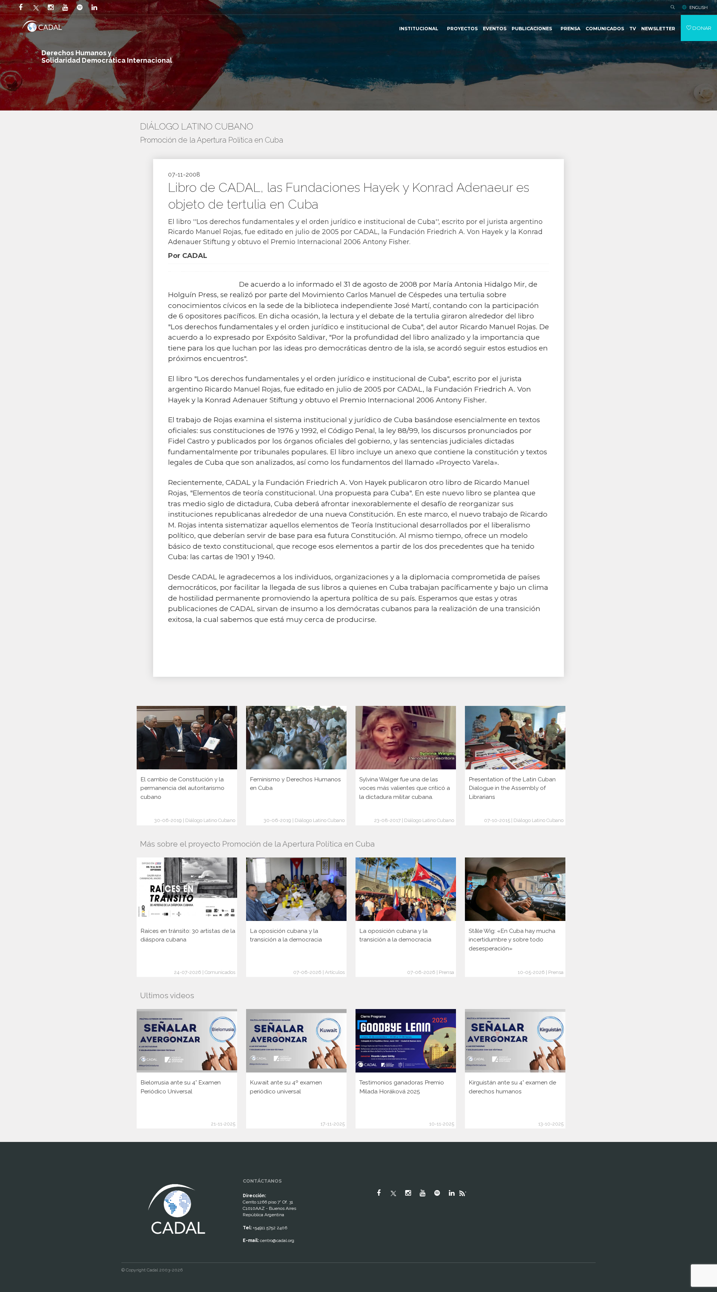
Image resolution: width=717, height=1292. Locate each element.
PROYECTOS (462, 28)
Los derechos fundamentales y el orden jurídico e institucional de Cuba (296, 327)
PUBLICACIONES (532, 28)
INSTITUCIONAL (418, 28)
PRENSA (570, 28)
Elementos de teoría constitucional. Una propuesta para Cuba (301, 493)
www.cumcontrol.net (14, 1175)
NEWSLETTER (658, 28)
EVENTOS (494, 28)
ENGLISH (698, 7)
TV (632, 28)
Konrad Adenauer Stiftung (251, 400)
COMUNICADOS (605, 28)
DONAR (701, 28)
